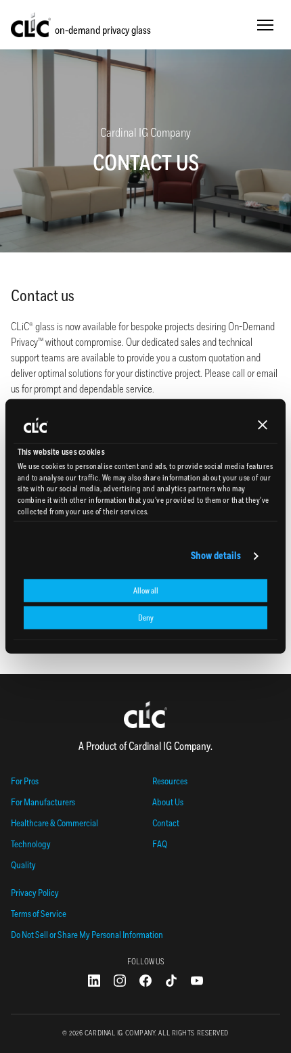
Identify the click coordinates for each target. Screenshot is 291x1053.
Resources (169, 781)
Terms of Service (38, 914)
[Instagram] (120, 980)
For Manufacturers (43, 802)
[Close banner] (262, 425)
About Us (167, 802)
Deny (146, 618)
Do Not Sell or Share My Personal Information (87, 935)
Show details (216, 556)
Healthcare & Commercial (54, 823)
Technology (31, 844)
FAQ (159, 844)
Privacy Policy (35, 893)
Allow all (145, 591)
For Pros (25, 781)
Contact (165, 823)
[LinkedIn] (94, 980)
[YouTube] (197, 980)
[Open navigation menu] (265, 25)
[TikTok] (171, 980)
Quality (23, 865)
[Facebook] (145, 980)
